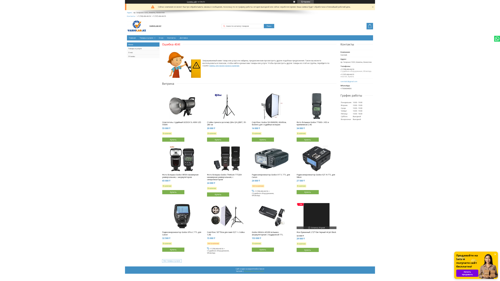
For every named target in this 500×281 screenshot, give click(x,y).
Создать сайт (192, 2)
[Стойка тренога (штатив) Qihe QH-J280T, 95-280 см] (227, 106)
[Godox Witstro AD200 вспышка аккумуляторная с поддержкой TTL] (272, 216)
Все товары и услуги (172, 261)
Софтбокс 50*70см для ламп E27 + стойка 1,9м (226, 233)
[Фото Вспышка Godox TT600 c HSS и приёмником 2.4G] (317, 106)
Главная (132, 38)
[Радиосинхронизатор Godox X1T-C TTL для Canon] (272, 159)
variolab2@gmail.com (348, 81)
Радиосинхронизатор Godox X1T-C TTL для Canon (271, 176)
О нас (161, 38)
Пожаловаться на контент (254, 271)
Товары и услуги (146, 38)
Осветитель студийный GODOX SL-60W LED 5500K (181, 123)
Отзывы (131, 56)
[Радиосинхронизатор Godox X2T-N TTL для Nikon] (317, 159)
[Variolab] (137, 26)
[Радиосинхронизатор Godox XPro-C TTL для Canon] (182, 216)
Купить (173, 139)
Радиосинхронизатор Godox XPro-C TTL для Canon (181, 233)
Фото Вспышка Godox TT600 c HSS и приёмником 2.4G (313, 123)
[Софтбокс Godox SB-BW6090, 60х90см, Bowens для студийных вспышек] (272, 106)
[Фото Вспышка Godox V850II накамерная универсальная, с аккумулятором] (182, 159)
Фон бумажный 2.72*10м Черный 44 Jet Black (316, 232)
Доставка (184, 38)
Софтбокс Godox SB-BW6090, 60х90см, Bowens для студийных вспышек (269, 123)
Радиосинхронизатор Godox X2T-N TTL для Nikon (316, 176)
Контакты (171, 38)
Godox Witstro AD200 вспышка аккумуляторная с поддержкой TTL (267, 233)
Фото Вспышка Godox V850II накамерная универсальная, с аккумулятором (180, 176)
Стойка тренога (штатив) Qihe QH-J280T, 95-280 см (226, 123)
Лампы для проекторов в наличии (224, 65)
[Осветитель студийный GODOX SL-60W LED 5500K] (182, 106)
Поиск (269, 26)
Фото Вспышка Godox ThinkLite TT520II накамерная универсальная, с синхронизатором (224, 177)
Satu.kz (261, 269)
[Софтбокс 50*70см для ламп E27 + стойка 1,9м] (227, 216)
